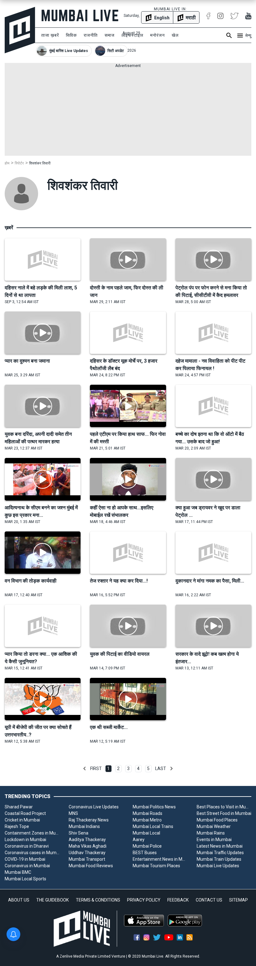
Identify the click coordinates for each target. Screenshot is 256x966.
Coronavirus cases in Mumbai (32, 852)
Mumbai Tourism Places (156, 865)
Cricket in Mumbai (22, 819)
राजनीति (91, 35)
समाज (110, 35)
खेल (175, 35)
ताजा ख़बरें (50, 35)
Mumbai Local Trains (153, 826)
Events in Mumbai (214, 839)
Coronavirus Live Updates (94, 806)
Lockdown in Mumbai (25, 839)
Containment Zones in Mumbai (32, 832)
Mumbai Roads (147, 813)
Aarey (139, 839)
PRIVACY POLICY (143, 899)
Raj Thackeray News (89, 819)
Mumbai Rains (211, 832)
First (96, 768)
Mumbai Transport (87, 859)
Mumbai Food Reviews (91, 865)
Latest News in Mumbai (220, 846)
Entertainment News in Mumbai (160, 859)
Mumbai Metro (147, 819)
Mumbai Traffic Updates (220, 852)
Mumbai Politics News (154, 806)
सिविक (71, 35)
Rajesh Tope (17, 826)
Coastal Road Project (25, 813)
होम (7, 163)
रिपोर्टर (19, 163)
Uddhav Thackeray (87, 852)
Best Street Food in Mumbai (224, 813)
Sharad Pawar (19, 806)
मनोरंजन (157, 35)
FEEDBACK (178, 899)
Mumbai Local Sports (25, 878)
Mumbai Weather (214, 826)
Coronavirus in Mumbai (27, 865)
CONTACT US (209, 899)
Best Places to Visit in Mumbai (224, 806)
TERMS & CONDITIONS (98, 899)
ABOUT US (18, 899)
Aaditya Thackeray (87, 839)
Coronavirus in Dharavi (27, 846)
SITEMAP (238, 899)
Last (160, 768)
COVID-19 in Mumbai (25, 859)
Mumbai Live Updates (218, 865)
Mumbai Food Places (217, 819)
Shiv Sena (78, 832)
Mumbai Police (147, 846)
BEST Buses (145, 852)
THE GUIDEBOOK (52, 899)
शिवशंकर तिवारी (40, 163)
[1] (84, 768)
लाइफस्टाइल (132, 35)
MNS (73, 813)
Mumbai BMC (18, 872)
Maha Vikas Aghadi (87, 846)
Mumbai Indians (84, 826)
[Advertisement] (128, 112)
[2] (171, 768)
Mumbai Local (146, 832)
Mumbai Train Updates (219, 859)
